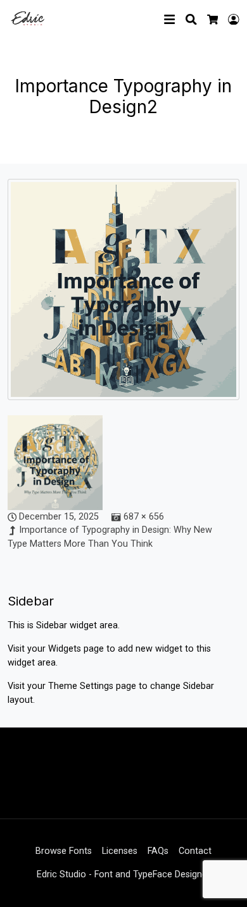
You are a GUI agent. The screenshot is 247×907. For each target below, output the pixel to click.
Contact (195, 851)
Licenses (119, 851)
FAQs (158, 851)
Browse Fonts (63, 851)
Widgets (66, 648)
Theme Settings (82, 686)
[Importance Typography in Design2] (123, 296)
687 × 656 (144, 516)
